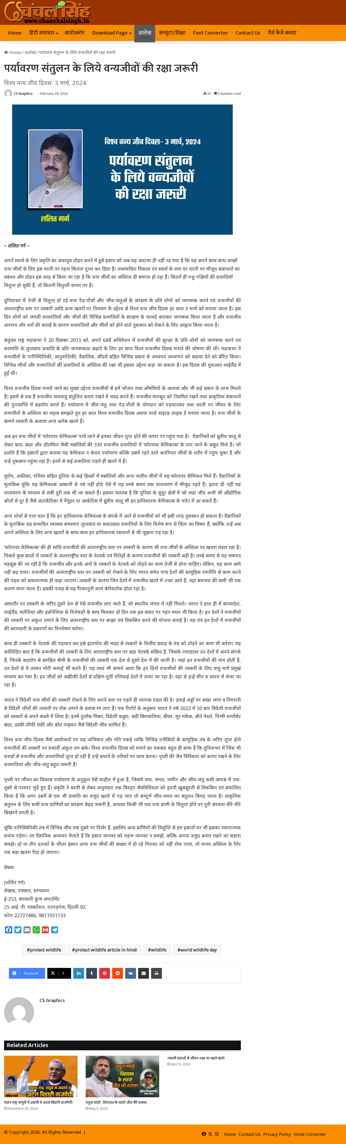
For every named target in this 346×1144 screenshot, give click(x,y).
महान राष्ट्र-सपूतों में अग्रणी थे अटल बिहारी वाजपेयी (38, 1102)
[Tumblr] (91, 973)
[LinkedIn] (78, 973)
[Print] (156, 973)
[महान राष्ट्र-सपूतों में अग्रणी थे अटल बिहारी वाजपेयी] (41, 1076)
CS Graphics (23, 93)
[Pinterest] (104, 973)
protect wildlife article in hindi (106, 950)
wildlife (159, 950)
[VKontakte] (130, 973)
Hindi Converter (310, 1134)
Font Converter (210, 33)
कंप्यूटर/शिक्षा (172, 33)
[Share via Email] (143, 973)
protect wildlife (45, 950)
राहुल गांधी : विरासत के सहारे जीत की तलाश (116, 1102)
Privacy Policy (277, 1134)
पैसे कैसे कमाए (282, 33)
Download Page (110, 33)
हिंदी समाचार (41, 33)
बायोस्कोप (75, 33)
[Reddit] (117, 973)
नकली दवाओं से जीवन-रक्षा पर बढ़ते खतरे (196, 1058)
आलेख (144, 33)
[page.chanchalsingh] (47, 12)
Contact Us (247, 33)
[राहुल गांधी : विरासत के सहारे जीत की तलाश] (122, 1076)
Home (15, 33)
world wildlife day (199, 950)
